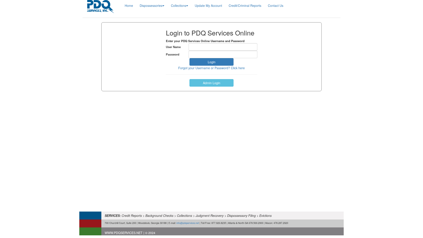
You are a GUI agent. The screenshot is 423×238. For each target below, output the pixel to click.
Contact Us (275, 5)
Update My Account (208, 5)
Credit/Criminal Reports (245, 5)
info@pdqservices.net (187, 223)
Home (129, 5)
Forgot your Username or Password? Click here (211, 68)
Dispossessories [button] (151, 5)
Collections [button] (178, 5)
